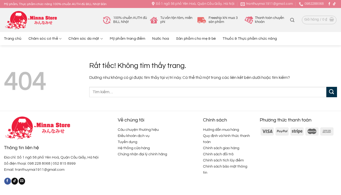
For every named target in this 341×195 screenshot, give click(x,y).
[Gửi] (331, 92)
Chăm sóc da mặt (83, 38)
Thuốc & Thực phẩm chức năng (250, 38)
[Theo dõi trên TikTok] (334, 4)
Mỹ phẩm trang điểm (127, 38)
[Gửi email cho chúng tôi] (22, 181)
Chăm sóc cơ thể (43, 38)
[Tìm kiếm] (292, 20)
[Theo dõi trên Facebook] (329, 4)
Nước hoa (160, 38)
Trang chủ (13, 38)
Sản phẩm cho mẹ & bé (196, 38)
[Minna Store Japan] (30, 20)
